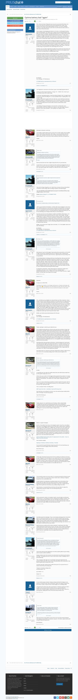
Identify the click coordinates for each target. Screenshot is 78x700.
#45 (70, 196)
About (25, 680)
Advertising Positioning (9, 696)
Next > (40, 21)
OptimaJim (29, 34)
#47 (70, 274)
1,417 (27, 105)
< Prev (30, 21)
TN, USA (33, 163)
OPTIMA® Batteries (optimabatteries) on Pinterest (46, 81)
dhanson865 (29, 157)
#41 (70, 83)
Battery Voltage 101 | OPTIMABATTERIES (48, 194)
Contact (25, 687)
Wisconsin (32, 41)
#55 (70, 490)
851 (27, 162)
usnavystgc (43, 85)
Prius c (26, 6)
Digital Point (16, 696)
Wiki (15, 6)
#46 (70, 232)
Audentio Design (15, 698)
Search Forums (9, 9)
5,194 (27, 617)
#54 (70, 464)
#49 (70, 320)
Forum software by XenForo (15, 697)
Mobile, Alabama (31, 143)
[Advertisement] (53, 68)
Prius (37, 6)
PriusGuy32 (52, 19)
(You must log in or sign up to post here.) (64, 627)
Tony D (28, 592)
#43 (70, 140)
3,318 (27, 370)
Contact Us (52, 668)
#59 (70, 592)
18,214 (27, 489)
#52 (70, 409)
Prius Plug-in (32, 6)
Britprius (37, 276)
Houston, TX (32, 372)
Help (56, 668)
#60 (70, 624)
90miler (28, 137)
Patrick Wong (30, 484)
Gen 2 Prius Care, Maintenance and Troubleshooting (37, 19)
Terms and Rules (61, 668)
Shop (19, 6)
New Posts (42, 6)
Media (11, 6)
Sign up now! (15, 18)
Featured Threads (16, 9)
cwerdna (37, 85)
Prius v (22, 6)
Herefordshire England (30, 620)
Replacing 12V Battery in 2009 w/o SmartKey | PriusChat (47, 442)
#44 (70, 169)
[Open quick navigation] (70, 14)
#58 (70, 575)
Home (48, 668)
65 (26, 142)
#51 (70, 396)
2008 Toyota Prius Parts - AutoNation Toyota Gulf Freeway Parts (48, 389)
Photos (25, 685)
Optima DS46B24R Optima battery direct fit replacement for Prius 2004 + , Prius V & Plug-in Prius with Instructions (52, 437)
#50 (70, 353)
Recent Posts (22, 9)
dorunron (28, 365)
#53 (70, 450)
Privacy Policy (67, 668)
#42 (70, 110)
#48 (70, 293)
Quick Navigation (30, 690)
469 (27, 597)
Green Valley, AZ (31, 491)
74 (26, 39)
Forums (7, 6)
